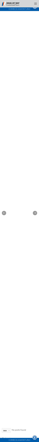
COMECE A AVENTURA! (19, 440)
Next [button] (35, 213)
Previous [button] (4, 213)
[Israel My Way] (11, 3)
